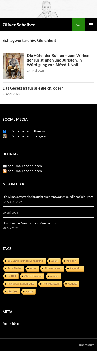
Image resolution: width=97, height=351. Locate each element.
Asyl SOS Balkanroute (21, 283)
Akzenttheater (52, 268)
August (72, 283)
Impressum (86, 345)
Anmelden (11, 323)
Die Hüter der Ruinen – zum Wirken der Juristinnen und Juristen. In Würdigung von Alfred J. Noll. (58, 60)
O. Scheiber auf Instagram (28, 136)
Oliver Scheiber (19, 25)
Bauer (29, 291)
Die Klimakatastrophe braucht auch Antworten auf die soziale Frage (48, 197)
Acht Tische (14, 268)
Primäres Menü (91, 24)
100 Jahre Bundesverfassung (25, 260)
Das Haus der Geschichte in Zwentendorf (30, 223)
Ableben (71, 260)
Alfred (12, 276)
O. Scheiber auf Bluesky (26, 131)
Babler (12, 291)
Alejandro (75, 268)
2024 (54, 260)
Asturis (54, 276)
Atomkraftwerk (51, 283)
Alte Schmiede (33, 276)
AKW (33, 268)
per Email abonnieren (25, 166)
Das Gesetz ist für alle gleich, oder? (33, 88)
